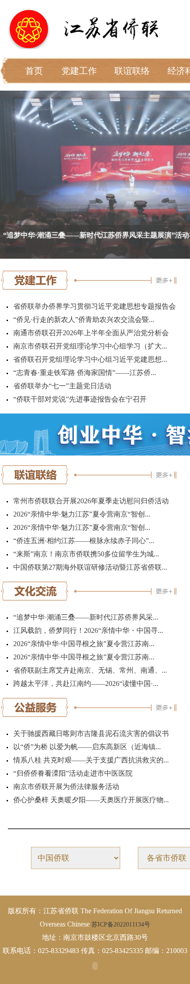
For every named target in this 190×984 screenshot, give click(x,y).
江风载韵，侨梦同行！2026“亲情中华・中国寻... (88, 630)
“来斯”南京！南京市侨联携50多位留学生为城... (86, 554)
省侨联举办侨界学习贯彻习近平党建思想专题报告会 (94, 306)
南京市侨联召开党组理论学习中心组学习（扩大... (90, 346)
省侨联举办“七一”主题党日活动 (62, 386)
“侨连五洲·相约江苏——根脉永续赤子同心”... (83, 540)
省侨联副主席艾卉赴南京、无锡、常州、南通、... (90, 670)
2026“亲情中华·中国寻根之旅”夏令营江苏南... (83, 643)
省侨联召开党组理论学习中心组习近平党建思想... (90, 359)
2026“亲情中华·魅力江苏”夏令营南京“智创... (81, 514)
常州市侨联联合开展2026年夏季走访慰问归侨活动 (91, 501)
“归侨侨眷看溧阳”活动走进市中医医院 (73, 773)
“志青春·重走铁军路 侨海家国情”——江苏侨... (84, 372)
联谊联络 (132, 71)
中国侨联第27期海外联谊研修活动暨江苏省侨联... (90, 567)
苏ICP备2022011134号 (120, 924)
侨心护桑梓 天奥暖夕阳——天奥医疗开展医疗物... (91, 800)
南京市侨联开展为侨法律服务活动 (66, 786)
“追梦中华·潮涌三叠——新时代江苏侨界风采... (85, 617)
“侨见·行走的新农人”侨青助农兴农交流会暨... (83, 319)
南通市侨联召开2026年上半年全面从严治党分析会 (91, 333)
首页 (34, 71)
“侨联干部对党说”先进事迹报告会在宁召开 (80, 399)
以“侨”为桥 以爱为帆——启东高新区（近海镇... (87, 746)
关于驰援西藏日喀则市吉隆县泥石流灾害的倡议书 (91, 733)
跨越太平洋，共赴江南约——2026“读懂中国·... (85, 683)
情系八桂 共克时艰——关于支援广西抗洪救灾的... (91, 760)
